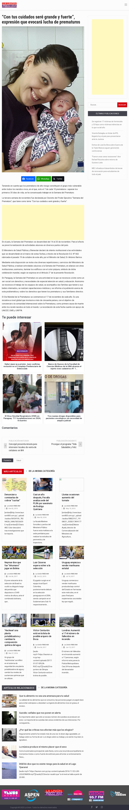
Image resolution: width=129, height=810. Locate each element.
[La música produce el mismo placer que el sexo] (9, 751)
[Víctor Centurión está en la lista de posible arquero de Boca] (43, 620)
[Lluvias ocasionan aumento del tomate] (71, 484)
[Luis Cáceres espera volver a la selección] (43, 552)
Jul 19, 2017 (70, 576)
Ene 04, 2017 (41, 647)
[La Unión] (9, 5)
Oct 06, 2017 (13, 576)
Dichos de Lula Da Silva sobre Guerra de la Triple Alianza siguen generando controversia (107, 148)
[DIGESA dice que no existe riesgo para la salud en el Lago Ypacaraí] (9, 770)
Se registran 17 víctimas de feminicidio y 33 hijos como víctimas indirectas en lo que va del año (107, 124)
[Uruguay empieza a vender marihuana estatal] (71, 552)
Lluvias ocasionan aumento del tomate (70, 497)
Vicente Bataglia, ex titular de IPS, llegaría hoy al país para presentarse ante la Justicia (106, 136)
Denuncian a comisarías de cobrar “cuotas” (12, 497)
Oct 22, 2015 (41, 576)
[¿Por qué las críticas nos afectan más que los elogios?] (9, 734)
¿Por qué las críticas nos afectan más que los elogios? (46, 730)
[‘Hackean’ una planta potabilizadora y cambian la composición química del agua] (14, 620)
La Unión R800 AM (13, 506)
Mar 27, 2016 (13, 653)
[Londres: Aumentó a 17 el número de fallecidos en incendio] (71, 620)
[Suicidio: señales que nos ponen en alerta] (9, 717)
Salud (19, 460)
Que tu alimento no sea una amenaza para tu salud (44, 696)
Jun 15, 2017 (70, 647)
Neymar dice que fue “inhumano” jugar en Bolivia (13, 565)
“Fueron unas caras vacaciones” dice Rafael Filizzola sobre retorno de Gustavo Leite (106, 160)
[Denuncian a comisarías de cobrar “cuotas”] (14, 484)
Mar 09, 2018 (41, 517)
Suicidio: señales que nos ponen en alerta (40, 713)
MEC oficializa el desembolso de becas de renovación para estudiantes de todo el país (107, 171)
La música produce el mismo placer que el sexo (43, 747)
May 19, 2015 (70, 508)
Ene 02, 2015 (13, 508)
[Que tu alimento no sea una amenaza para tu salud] (9, 700)
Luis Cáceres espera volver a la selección (41, 565)
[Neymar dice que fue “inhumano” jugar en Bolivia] (14, 552)
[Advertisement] (43, 222)
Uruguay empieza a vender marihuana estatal (71, 565)
